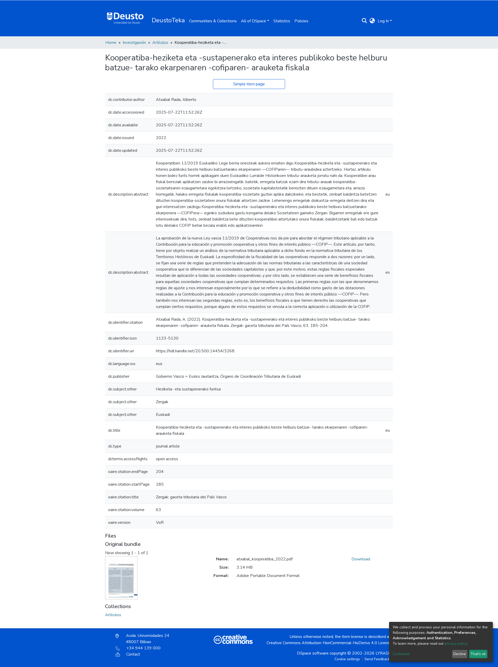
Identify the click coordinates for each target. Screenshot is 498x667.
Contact (133, 654)
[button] (372, 21)
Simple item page (249, 84)
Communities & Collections (213, 21)
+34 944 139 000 (143, 648)
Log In (383, 21)
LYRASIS (384, 653)
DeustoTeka (168, 20)
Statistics (281, 21)
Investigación (134, 42)
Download (360, 559)
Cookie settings (347, 659)
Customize (401, 653)
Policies (301, 21)
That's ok (478, 653)
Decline (459, 653)
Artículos (160, 42)
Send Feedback (377, 659)
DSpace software (313, 653)
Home (110, 42)
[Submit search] (364, 21)
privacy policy (456, 643)
